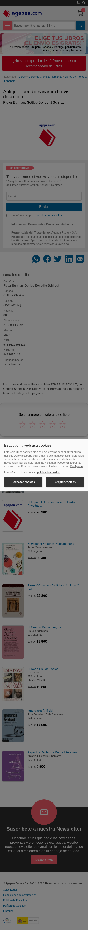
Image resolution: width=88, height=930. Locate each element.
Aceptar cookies (65, 481)
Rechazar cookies (23, 481)
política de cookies (48, 472)
